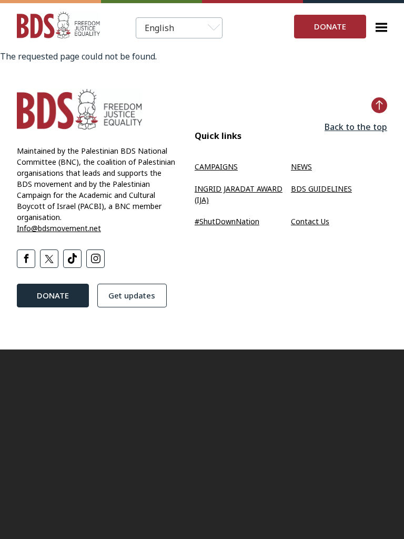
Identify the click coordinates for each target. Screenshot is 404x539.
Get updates (131, 295)
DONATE (330, 26)
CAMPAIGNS (216, 167)
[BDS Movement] (58, 27)
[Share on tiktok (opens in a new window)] (72, 258)
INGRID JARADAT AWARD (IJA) (238, 194)
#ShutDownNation (227, 221)
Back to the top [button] (356, 127)
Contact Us (310, 221)
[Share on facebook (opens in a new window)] (26, 258)
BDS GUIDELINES (321, 189)
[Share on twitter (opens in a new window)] (49, 258)
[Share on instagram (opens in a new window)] (95, 258)
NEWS (301, 167)
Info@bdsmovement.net (59, 228)
